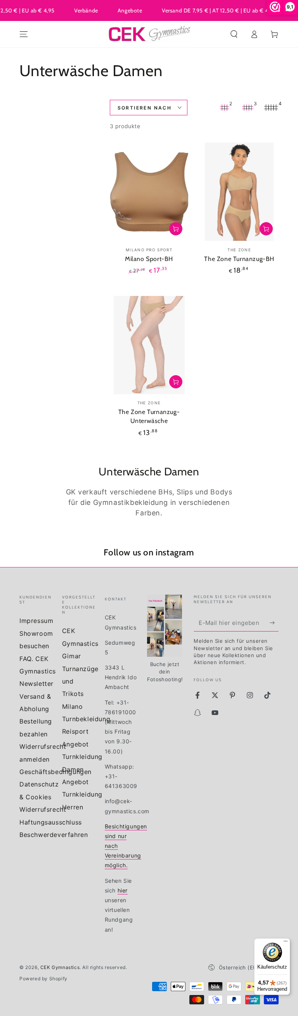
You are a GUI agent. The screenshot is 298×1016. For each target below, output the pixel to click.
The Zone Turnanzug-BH (239, 259)
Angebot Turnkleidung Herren (82, 794)
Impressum (36, 621)
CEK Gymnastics (60, 967)
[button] (234, 34)
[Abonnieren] (274, 622)
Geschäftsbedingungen (55, 772)
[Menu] (24, 34)
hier (123, 890)
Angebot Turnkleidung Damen (82, 756)
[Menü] (285, 943)
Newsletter (36, 683)
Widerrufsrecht (42, 809)
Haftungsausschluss (50, 822)
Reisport (75, 731)
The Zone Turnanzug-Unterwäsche (149, 416)
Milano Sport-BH (149, 259)
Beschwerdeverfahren (53, 835)
